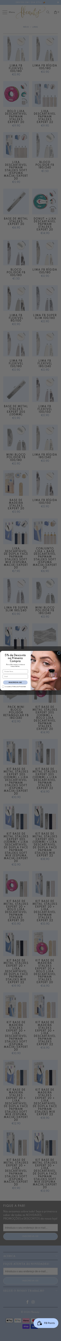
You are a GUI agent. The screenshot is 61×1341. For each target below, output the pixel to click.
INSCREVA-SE (15, 682)
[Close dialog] (59, 653)
